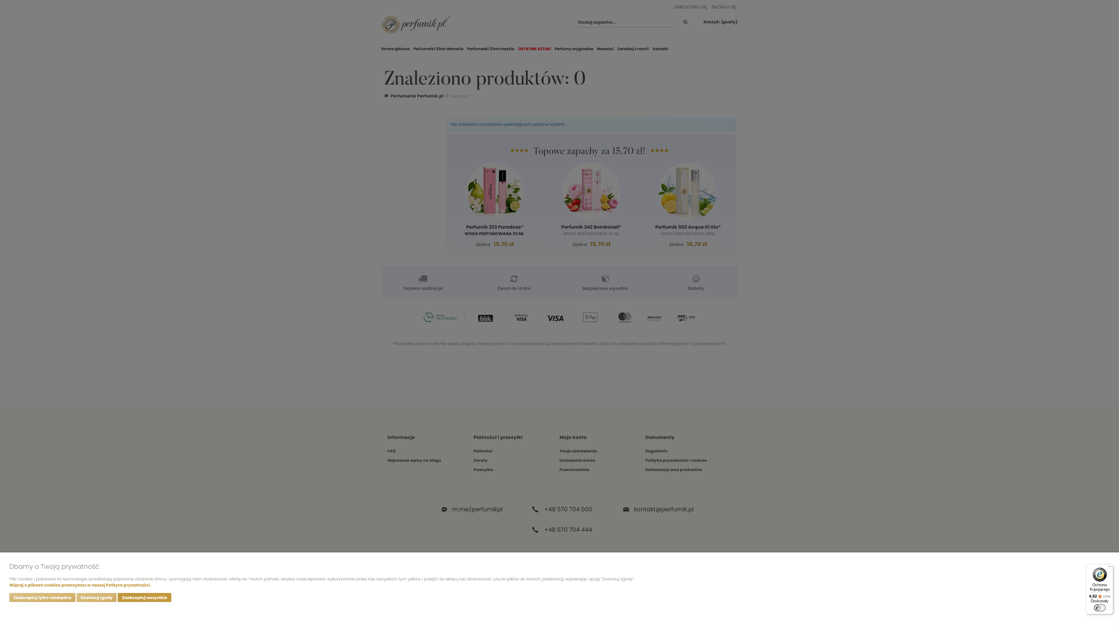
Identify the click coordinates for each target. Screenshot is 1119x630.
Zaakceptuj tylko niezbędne (42, 598)
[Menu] (1109, 567)
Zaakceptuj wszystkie (144, 598)
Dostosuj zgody (97, 598)
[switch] (1100, 607)
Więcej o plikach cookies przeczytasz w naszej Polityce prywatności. (80, 585)
